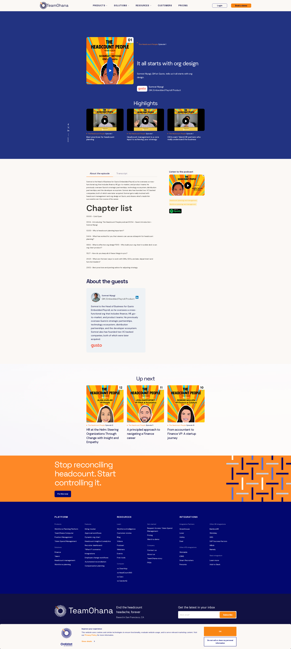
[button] (100, 5)
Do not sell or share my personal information (220, 641)
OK (220, 631)
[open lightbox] (110, 60)
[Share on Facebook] (68, 125)
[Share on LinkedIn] (68, 131)
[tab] (99, 173)
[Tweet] (68, 128)
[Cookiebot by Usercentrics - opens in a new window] (67, 644)
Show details (87, 641)
